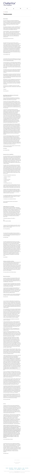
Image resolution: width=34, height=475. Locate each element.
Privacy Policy (23, 469)
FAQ (15, 469)
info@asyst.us (17, 463)
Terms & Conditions (11, 469)
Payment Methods (19, 469)
